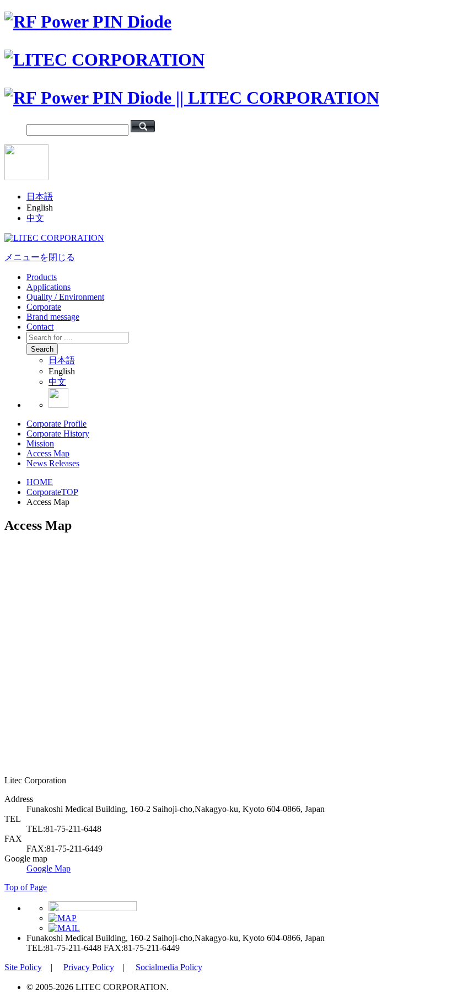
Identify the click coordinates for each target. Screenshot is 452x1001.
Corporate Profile (56, 423)
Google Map (48, 868)
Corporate (43, 306)
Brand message (52, 316)
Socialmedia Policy (169, 967)
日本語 (39, 196)
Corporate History (57, 433)
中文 (35, 218)
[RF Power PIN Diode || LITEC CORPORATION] (191, 97)
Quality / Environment (65, 297)
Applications (48, 287)
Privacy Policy (88, 967)
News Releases (52, 463)
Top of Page (25, 887)
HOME (39, 482)
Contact (39, 326)
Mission (40, 443)
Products (41, 277)
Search (42, 349)
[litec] (54, 238)
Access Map (47, 453)
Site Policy (23, 967)
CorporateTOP (52, 492)
